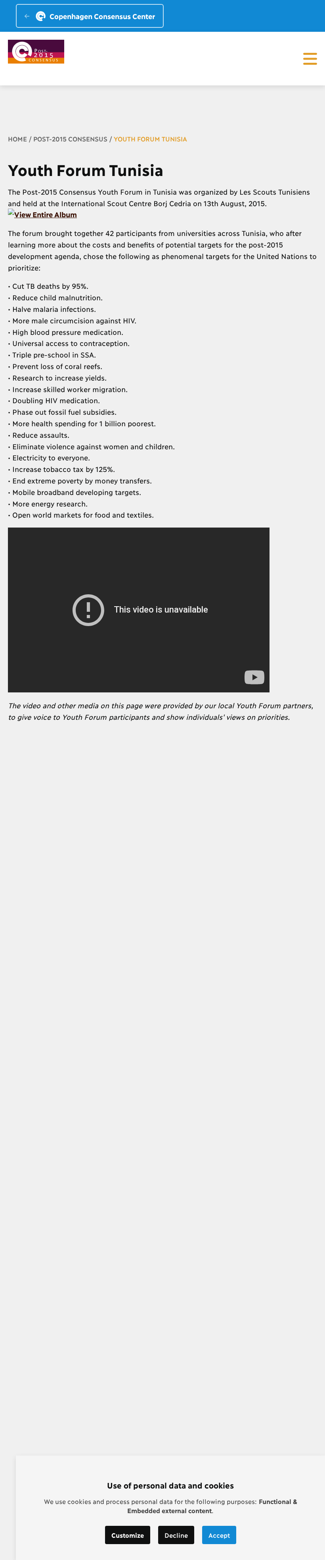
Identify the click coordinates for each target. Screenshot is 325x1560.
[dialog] (170, 1508)
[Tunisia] (42, 214)
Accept (219, 1535)
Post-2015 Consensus (70, 138)
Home (17, 138)
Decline (176, 1535)
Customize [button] (127, 1535)
